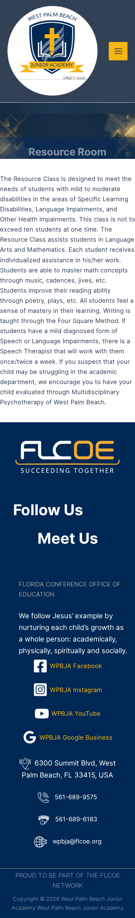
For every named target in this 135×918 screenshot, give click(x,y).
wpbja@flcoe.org (77, 841)
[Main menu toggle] (118, 51)
